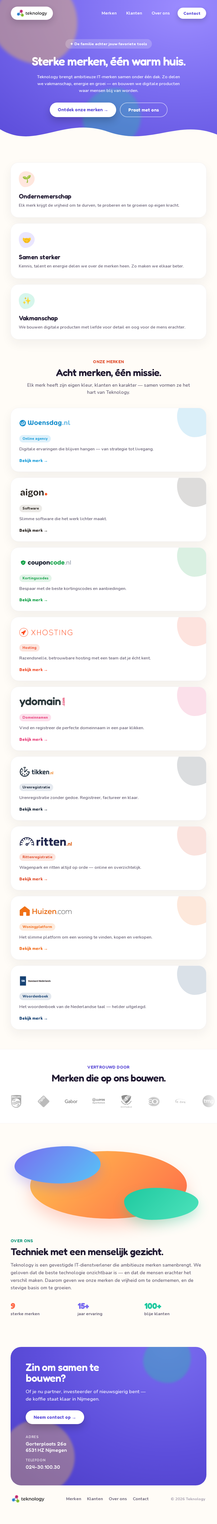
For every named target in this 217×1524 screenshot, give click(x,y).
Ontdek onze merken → (83, 109)
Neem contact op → (55, 1417)
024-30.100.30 (43, 1467)
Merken (109, 13)
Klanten (134, 13)
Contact (191, 13)
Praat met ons (143, 110)
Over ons (161, 13)
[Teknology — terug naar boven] (32, 13)
